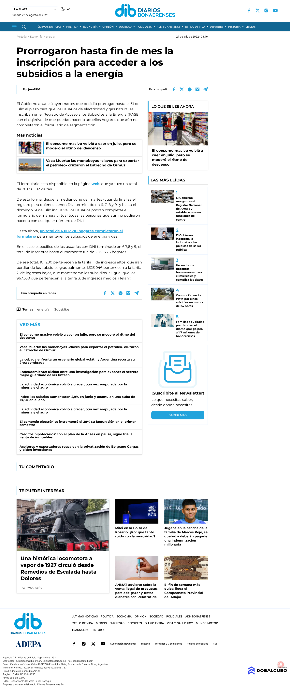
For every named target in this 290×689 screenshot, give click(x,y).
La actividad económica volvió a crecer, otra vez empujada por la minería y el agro (73, 385)
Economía (90, 26)
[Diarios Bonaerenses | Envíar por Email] (197, 89)
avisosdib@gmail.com (81, 660)
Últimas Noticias (49, 26)
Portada (22, 36)
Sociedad (125, 26)
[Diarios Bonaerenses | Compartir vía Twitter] (181, 89)
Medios (250, 26)
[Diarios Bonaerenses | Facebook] (249, 10)
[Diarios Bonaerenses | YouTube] (275, 10)
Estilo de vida (195, 26)
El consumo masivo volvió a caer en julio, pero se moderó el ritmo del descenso (77, 336)
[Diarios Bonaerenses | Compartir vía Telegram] (205, 89)
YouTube (103, 643)
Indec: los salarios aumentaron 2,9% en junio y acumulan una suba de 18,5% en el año (77, 398)
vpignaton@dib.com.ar (55, 660)
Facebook (74, 643)
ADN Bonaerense (168, 26)
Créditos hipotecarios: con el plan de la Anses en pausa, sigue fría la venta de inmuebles (76, 435)
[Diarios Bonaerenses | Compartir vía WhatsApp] (189, 89)
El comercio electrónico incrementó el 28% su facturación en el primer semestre (78, 423)
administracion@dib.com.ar (25, 670)
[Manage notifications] (281, 664)
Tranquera (80, 629)
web (95, 184)
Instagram (83, 643)
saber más (178, 415)
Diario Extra (154, 623)
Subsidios (61, 309)
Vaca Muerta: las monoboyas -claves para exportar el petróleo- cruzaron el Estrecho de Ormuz (79, 348)
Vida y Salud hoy (180, 623)
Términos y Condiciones (168, 643)
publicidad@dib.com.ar (28, 660)
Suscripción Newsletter (123, 643)
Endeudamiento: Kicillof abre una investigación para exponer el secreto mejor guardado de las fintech (79, 373)
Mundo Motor (207, 623)
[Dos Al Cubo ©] (267, 673)
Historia (234, 26)
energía (43, 309)
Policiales (144, 26)
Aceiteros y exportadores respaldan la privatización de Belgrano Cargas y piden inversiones (79, 448)
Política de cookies (197, 643)
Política (72, 26)
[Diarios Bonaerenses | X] (257, 10)
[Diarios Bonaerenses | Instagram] (266, 10)
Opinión (108, 26)
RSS (215, 643)
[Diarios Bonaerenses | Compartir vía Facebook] (173, 89)
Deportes (216, 26)
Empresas (117, 623)
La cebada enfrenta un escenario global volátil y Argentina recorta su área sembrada (77, 361)
